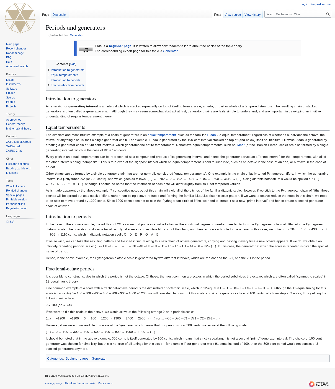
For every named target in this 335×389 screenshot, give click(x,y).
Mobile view (105, 383)
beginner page (120, 46)
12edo (211, 135)
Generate (76, 35)
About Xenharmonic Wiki (79, 383)
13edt (240, 145)
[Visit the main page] (20, 18)
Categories (55, 358)
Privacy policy (53, 383)
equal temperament (162, 135)
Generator (170, 51)
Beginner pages (77, 358)
